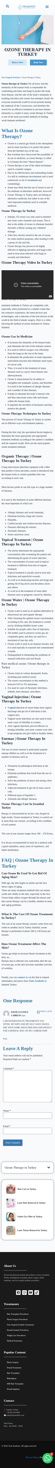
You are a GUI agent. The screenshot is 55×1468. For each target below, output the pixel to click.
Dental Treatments (14, 1368)
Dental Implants (13, 1389)
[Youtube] (30, 1292)
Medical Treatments (14, 1341)
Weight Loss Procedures (16, 1335)
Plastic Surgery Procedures (17, 1319)
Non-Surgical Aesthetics (11, 77)
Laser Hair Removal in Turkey (31, 1203)
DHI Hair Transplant (15, 1384)
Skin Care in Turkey (26, 1189)
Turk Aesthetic (36, 981)
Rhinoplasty (11, 1378)
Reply (5, 1039)
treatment (33, 180)
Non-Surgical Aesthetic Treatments (20, 1325)
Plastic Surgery (13, 1362)
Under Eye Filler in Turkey (29, 1216)
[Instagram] (24, 1292)
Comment (8, 1068)
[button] (47, 6)
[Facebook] (18, 1292)
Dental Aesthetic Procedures (18, 1330)
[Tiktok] (36, 1292)
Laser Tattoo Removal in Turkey (32, 1230)
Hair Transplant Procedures (18, 1314)
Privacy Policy (32, 1457)
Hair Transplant (13, 1373)
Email (7, 1126)
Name (7, 1111)
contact (21, 977)
